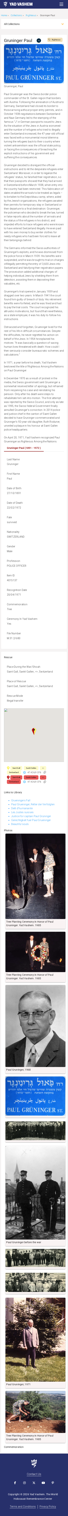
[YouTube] (43, 1483)
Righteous (31, 15)
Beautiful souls (20, 824)
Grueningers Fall (20, 800)
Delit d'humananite (22, 808)
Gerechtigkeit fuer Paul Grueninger (31, 820)
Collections (16, 15)
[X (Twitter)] (34, 1483)
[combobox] (31, 24)
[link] (16, 4)
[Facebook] (15, 1483)
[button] (61, 4)
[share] (39, 40)
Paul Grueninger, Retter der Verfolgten (33, 804)
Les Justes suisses (22, 812)
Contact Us (34, 1474)
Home (4, 15)
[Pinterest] (53, 1483)
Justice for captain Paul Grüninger (31, 816)
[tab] (24, 448)
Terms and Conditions (23, 1506)
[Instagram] (24, 1483)
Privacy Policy (48, 1506)
